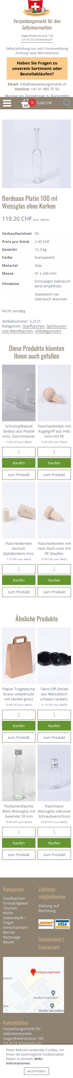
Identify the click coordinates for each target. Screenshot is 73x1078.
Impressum (49, 947)
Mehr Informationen (24, 1061)
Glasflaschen (33, 326)
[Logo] (36, 8)
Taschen (10, 908)
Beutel (8, 942)
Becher (9, 932)
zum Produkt (19, 474)
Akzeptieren (36, 1071)
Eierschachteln (15, 927)
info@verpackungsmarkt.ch (43, 84)
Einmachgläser (15, 903)
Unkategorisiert (48, 330)
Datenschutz (50, 939)
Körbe (8, 912)
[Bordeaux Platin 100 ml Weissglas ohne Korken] (36, 153)
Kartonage (11, 937)
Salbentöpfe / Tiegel (14, 920)
